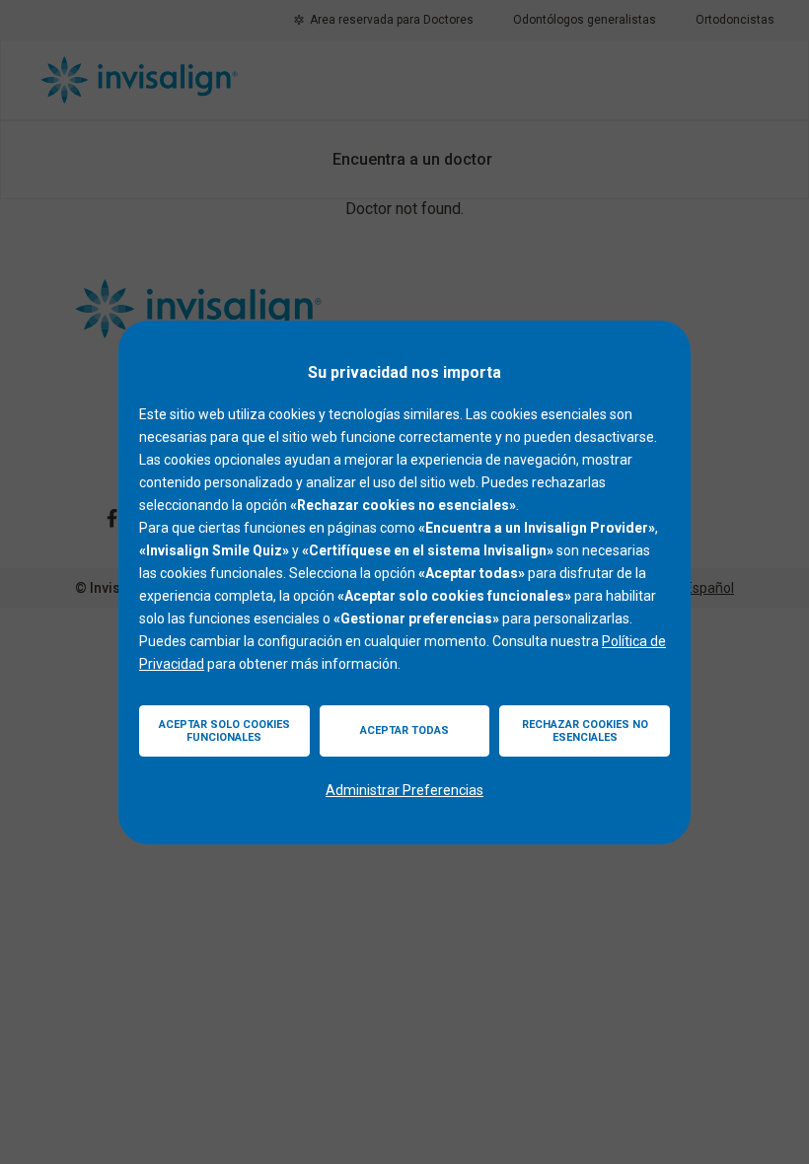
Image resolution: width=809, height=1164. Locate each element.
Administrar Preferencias (404, 790)
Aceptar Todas (404, 730)
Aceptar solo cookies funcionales (224, 731)
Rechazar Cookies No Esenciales (585, 731)
